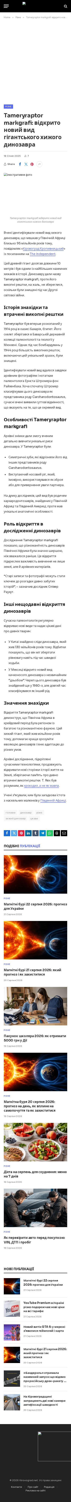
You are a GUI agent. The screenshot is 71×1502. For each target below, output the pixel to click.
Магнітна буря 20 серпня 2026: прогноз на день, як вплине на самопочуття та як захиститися (29, 1106)
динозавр (26, 812)
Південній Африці (53, 800)
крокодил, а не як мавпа (41, 786)
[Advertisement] (35, 60)
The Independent (42, 254)
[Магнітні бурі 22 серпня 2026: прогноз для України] (35, 874)
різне (39, 812)
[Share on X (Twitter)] (26, 164)
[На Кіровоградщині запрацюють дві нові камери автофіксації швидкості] (12, 1402)
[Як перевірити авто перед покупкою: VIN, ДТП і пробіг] (35, 1208)
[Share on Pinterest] (32, 164)
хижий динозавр (16, 818)
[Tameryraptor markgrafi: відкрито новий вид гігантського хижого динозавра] (35, 193)
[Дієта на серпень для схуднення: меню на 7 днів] (35, 1142)
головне (11, 812)
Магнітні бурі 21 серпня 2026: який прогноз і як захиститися (45, 1353)
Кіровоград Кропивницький (43, 249)
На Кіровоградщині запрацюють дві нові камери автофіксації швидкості (44, 1400)
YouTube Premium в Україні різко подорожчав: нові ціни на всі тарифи (44, 1307)
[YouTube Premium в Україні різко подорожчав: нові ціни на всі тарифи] (12, 1308)
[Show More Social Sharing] (39, 164)
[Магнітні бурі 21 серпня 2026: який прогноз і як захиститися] (35, 940)
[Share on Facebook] (20, 164)
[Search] (65, 6)
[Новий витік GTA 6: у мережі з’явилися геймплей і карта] (12, 1332)
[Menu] (6, 6)
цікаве (34, 818)
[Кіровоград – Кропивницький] (35, 6)
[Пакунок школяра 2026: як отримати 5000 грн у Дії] (35, 1006)
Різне (8, 106)
